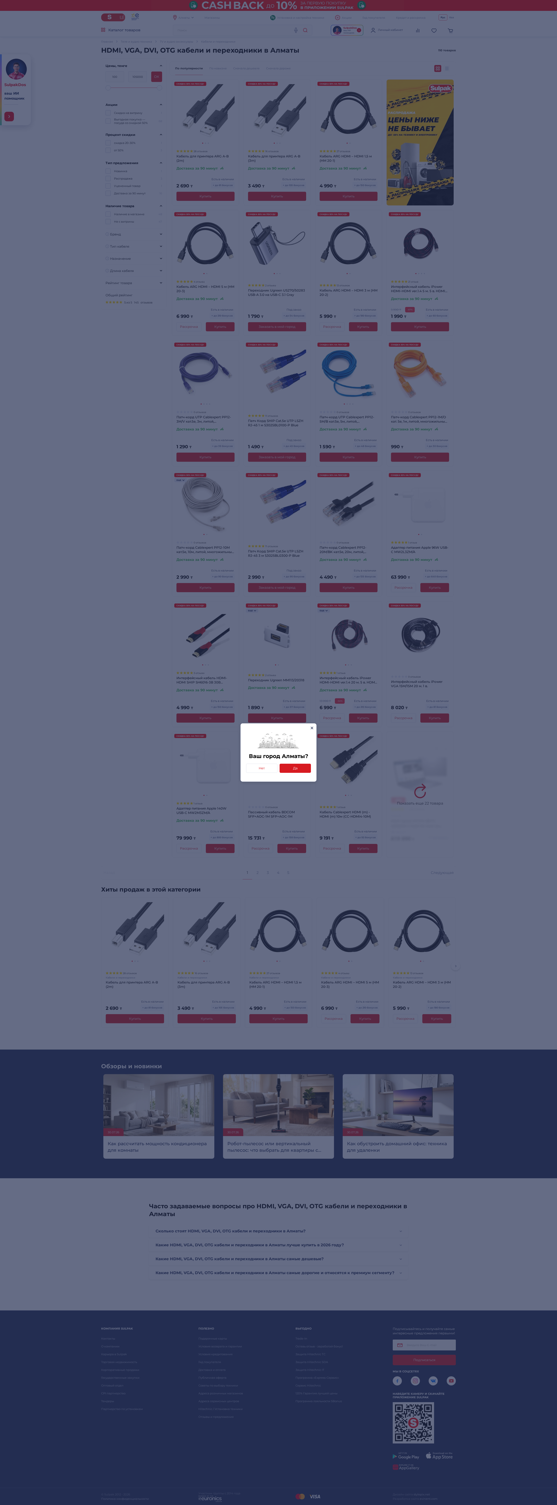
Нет (262, 768)
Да (295, 768)
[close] (312, 728)
